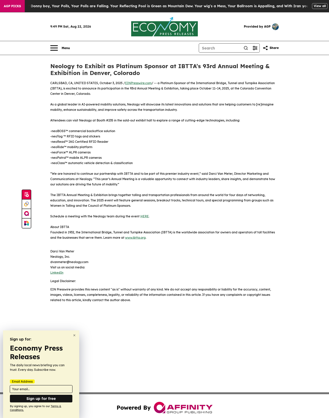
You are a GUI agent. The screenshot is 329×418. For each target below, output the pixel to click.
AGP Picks (12, 6)
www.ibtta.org (135, 237)
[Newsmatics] (26, 223)
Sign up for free (41, 398)
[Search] (245, 48)
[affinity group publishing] (26, 214)
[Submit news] (26, 194)
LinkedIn (56, 272)
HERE (144, 216)
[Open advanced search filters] (255, 48)
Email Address (22, 381)
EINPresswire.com (138, 83)
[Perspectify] (26, 204)
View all (320, 6)
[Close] (74, 335)
